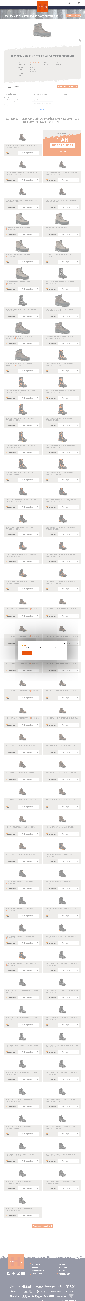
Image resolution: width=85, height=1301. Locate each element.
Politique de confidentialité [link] (29, 656)
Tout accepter (27, 653)
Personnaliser (47, 653)
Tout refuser (36, 653)
